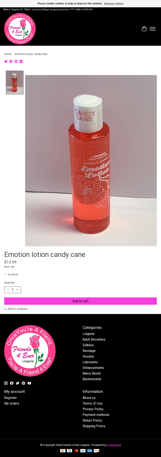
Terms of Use (93, 403)
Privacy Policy (93, 409)
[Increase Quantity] (17, 289)
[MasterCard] (76, 451)
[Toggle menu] (152, 29)
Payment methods (96, 415)
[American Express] (89, 451)
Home (8, 54)
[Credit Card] (69, 451)
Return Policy (92, 420)
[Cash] (62, 451)
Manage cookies (114, 3)
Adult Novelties (94, 339)
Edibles (88, 345)
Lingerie (89, 334)
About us (89, 398)
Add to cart (80, 301)
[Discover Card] (96, 451)
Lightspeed (114, 445)
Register (10, 398)
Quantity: (9, 282)
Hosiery (88, 356)
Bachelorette (92, 379)
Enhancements (93, 368)
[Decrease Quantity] (8, 289)
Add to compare (17, 308)
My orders (11, 403)
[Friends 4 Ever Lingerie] (20, 28)
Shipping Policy (94, 426)
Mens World (91, 373)
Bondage (89, 351)
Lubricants (90, 362)
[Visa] (83, 451)
